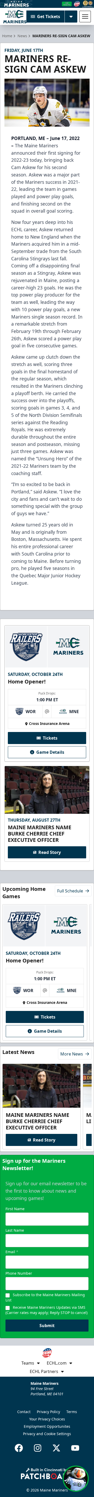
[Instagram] (37, 1448)
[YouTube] (75, 1448)
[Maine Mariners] (14, 16)
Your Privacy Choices (47, 1419)
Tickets (50, 738)
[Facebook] (18, 1448)
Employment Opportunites (47, 1426)
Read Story (49, 852)
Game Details (50, 752)
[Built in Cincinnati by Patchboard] (47, 1473)
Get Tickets (48, 16)
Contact (24, 1411)
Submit (47, 1325)
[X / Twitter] (56, 1448)
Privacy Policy (48, 1411)
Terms (71, 1411)
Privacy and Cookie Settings (47, 1433)
